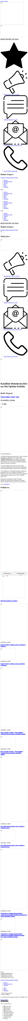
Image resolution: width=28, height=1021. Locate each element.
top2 (17, 397)
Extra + (5, 185)
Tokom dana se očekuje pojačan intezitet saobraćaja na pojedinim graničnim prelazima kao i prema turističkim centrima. (14, 915)
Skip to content (4, 1)
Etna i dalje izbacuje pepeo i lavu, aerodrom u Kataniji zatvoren (12, 827)
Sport (5, 184)
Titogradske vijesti (8, 181)
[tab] (7, 573)
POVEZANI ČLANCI (9, 601)
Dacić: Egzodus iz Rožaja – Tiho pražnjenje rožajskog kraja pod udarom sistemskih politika (13, 733)
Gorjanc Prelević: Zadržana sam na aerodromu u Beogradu (13, 645)
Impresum (6, 187)
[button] (14, 189)
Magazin (6, 183)
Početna (5, 180)
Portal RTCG (7, 484)
